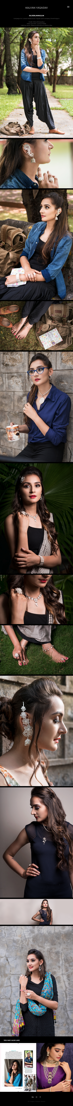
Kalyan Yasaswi (36, 8)
